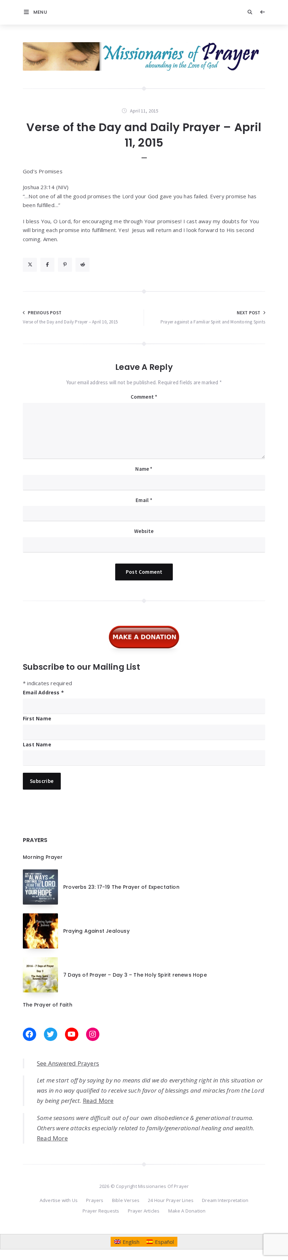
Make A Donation (187, 1211)
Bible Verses (125, 1200)
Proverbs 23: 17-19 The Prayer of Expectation (121, 887)
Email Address (43, 692)
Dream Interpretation (225, 1200)
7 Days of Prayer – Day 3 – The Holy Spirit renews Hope (135, 974)
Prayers (94, 1200)
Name (143, 468)
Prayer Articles (144, 1211)
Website (143, 531)
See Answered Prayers (68, 1063)
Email (144, 500)
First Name (37, 718)
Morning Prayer (43, 857)
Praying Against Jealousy (96, 930)
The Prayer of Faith (47, 1004)
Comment (144, 396)
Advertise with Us (59, 1200)
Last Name (37, 744)
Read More (98, 1101)
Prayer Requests (101, 1211)
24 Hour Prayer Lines (171, 1200)
